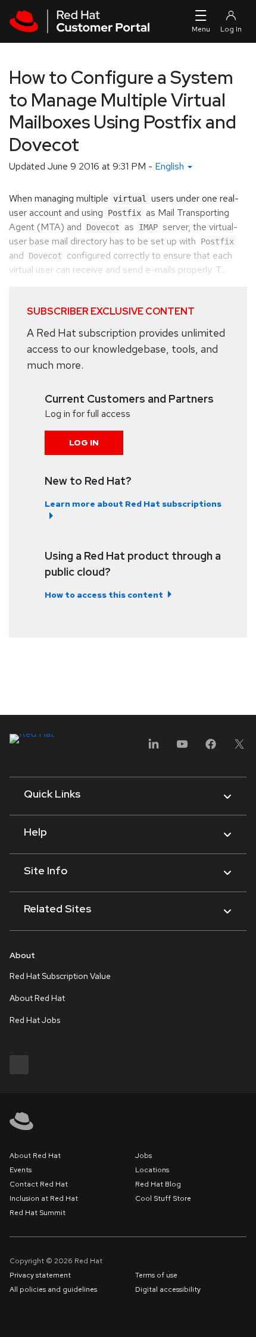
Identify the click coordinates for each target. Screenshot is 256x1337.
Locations (152, 1170)
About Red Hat (37, 998)
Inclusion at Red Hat (44, 1198)
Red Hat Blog (158, 1184)
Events (21, 1170)
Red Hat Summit (37, 1212)
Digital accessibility (168, 1289)
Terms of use (156, 1275)
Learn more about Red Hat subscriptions (133, 503)
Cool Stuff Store (163, 1198)
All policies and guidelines (53, 1289)
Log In (84, 442)
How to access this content (104, 594)
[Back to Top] (243, 1315)
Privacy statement (40, 1275)
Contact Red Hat (39, 1184)
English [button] (170, 166)
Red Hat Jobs (35, 1020)
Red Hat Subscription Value (60, 976)
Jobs (143, 1155)
